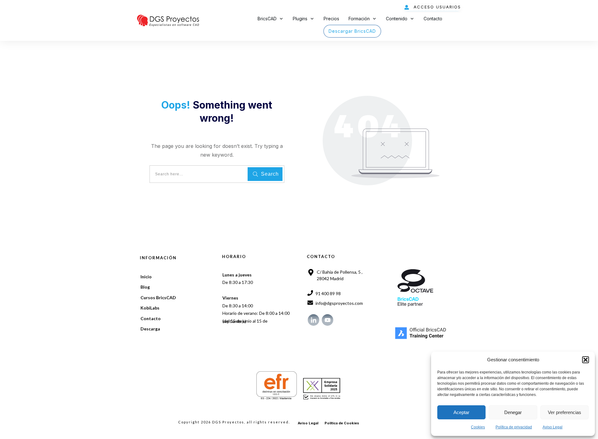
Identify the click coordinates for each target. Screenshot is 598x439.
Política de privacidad (514, 427)
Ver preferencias (564, 412)
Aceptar (461, 412)
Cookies (478, 427)
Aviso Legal (552, 427)
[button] (585, 360)
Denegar (513, 412)
